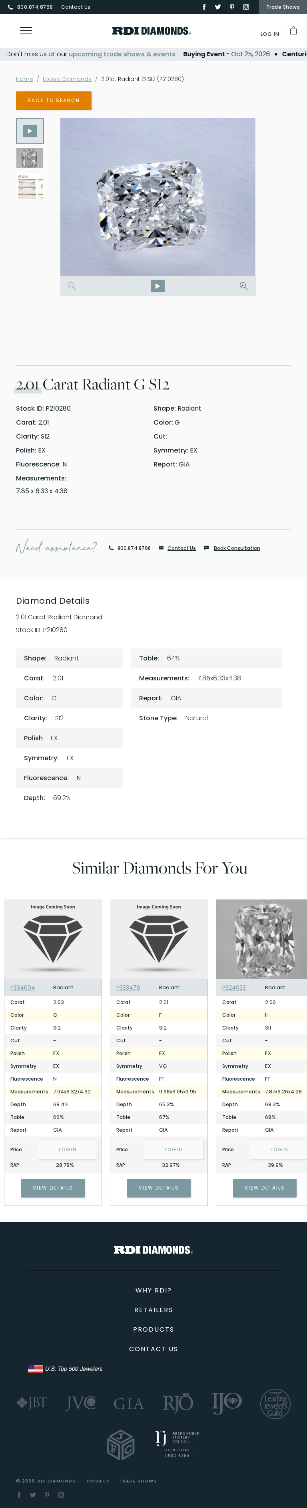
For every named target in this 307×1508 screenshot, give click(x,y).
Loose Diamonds (67, 79)
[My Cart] (294, 30)
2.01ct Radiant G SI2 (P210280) (142, 79)
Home (24, 79)
